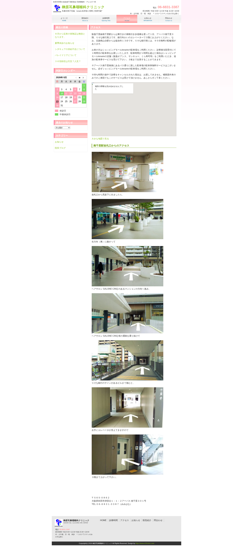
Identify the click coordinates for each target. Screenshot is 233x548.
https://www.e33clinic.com (145, 543)
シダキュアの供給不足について (70, 49)
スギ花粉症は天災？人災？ (68, 61)
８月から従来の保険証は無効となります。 (70, 35)
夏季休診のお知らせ (64, 43)
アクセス (124, 520)
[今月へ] (79, 77)
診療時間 (113, 520)
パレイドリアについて (65, 55)
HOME (103, 520)
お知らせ (59, 142)
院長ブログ (60, 148)
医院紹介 (147, 520)
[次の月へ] (84, 77)
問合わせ (158, 520)
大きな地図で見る (100, 139)
